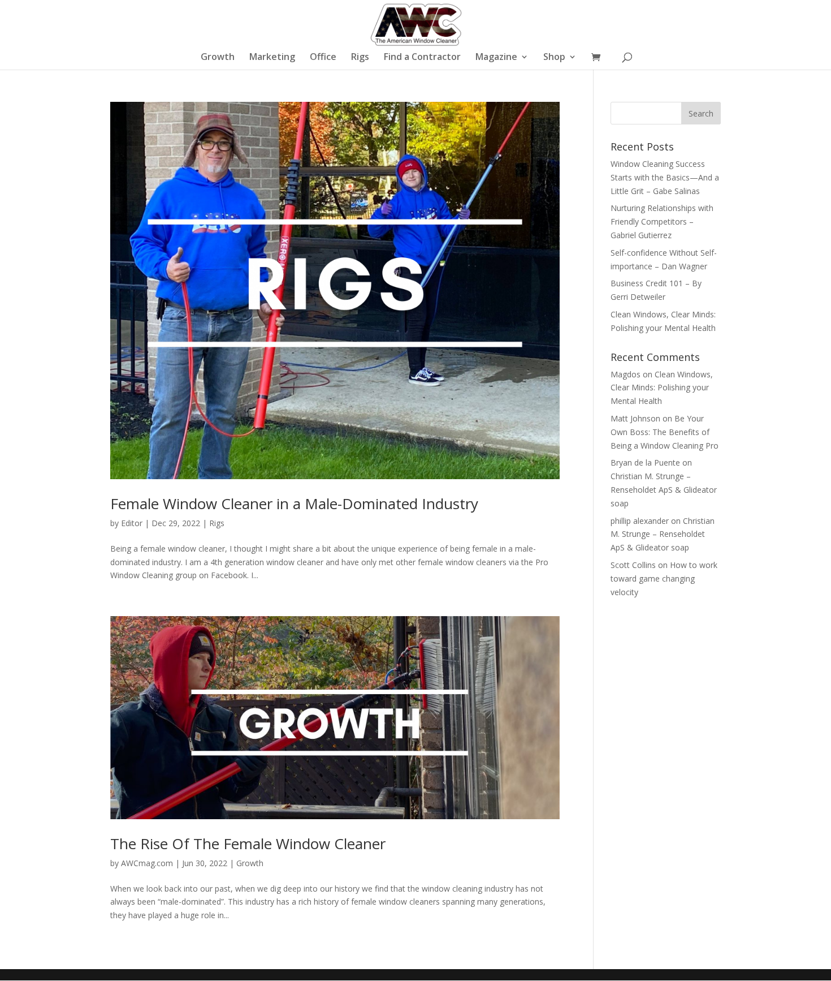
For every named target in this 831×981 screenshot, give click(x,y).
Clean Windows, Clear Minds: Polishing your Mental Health (662, 388)
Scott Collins (633, 565)
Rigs (360, 58)
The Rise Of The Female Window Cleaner (248, 843)
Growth (218, 58)
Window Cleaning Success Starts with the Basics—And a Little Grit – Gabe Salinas (665, 177)
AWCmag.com (147, 863)
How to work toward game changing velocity (664, 578)
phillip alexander (640, 520)
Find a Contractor (422, 58)
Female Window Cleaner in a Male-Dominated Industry (294, 503)
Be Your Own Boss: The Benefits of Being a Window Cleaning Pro (665, 432)
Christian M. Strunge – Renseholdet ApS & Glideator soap (664, 490)
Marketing (272, 58)
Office (323, 58)
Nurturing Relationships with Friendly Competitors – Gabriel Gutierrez (662, 221)
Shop (554, 58)
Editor (131, 523)
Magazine (496, 58)
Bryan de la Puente (645, 462)
